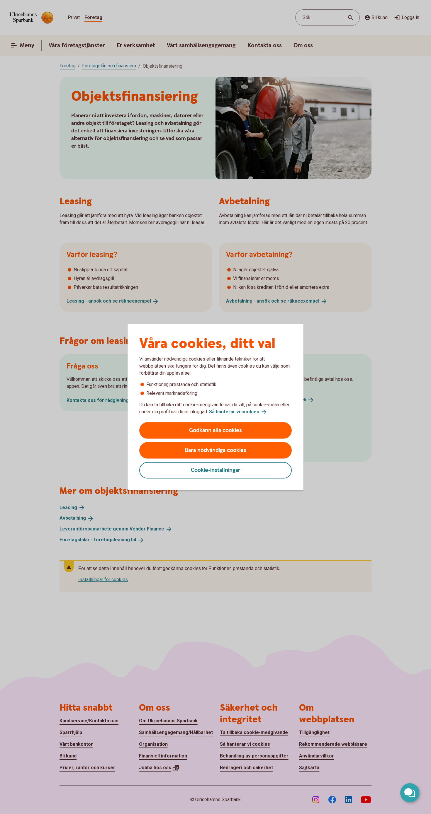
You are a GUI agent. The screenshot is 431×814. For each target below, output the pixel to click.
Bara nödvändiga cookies (215, 450)
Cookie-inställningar (215, 470)
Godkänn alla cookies (215, 430)
